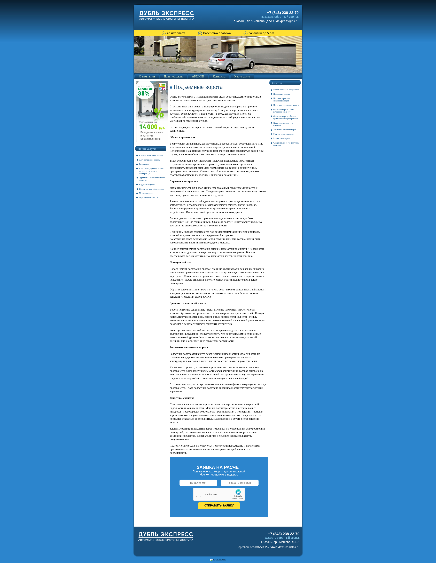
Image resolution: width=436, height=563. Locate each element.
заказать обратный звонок (280, 16)
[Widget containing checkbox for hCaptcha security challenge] (219, 494)
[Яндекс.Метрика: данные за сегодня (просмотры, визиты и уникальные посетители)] (218, 560)
